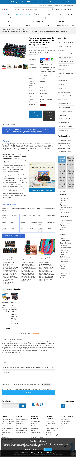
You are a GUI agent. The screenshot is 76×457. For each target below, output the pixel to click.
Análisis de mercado (37, 435)
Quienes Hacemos (69, 16)
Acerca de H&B (65, 419)
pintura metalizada (64, 149)
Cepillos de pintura (8, 419)
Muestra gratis (58, 5)
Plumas (18, 426)
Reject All (27, 449)
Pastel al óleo (6, 426)
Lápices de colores (22, 419)
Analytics (34, 453)
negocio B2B (50, 421)
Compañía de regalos (52, 435)
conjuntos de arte (7, 428)
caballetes (5, 437)
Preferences (42, 453)
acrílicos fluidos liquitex (65, 146)
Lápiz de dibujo (21, 421)
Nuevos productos (55, 16)
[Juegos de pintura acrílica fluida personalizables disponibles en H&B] (6, 296)
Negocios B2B (42, 5)
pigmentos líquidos (64, 143)
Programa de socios (37, 437)
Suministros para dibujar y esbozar (21, 429)
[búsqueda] (52, 9)
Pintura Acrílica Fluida (18, 29)
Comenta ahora (35, 333)
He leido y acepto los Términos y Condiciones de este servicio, (27, 389)
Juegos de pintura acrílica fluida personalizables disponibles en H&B (6, 307)
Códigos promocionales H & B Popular (38, 18)
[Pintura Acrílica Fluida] (43, 105)
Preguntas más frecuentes (65, 422)
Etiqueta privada (51, 423)
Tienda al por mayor (52, 428)
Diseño (33, 426)
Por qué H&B (9, 18)
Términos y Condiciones (46, 389)
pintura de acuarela (8, 421)
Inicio (3, 29)
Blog (46, 25)
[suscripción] (22, 406)
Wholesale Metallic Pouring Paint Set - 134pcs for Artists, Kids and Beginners (47, 69)
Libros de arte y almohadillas (6, 432)
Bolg (10, 25)
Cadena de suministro (34, 429)
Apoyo (50, 5)
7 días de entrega (68, 5)
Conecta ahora (36, 114)
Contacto (49, 14)
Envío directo (50, 426)
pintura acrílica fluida (64, 140)
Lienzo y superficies (8, 435)
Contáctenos (64, 426)
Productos (18, 14)
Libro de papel (20, 433)
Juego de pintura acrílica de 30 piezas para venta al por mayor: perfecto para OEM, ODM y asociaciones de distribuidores (15, 312)
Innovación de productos (65, 25)
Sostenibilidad (35, 433)
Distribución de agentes (51, 432)
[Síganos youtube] (63, 406)
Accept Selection (37, 449)
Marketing (51, 453)
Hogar (4, 14)
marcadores (20, 423)
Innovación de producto (35, 422)
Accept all (48, 449)
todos (8, 29)
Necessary (27, 453)
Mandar (28, 393)
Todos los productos (27, 16)
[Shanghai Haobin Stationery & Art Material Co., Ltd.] (7, 9)
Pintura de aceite (7, 423)
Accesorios (47, 384)
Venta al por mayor (61, 18)
